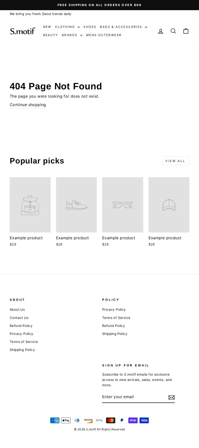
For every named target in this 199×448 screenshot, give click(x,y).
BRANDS (70, 35)
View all (176, 161)
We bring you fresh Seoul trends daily (41, 14)
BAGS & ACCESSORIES (122, 27)
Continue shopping (28, 104)
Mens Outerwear (104, 35)
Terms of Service (24, 342)
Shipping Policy (22, 350)
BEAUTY (50, 35)
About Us (17, 309)
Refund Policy (21, 326)
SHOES (89, 27)
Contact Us (19, 318)
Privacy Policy (21, 334)
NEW (47, 27)
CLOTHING (65, 27)
